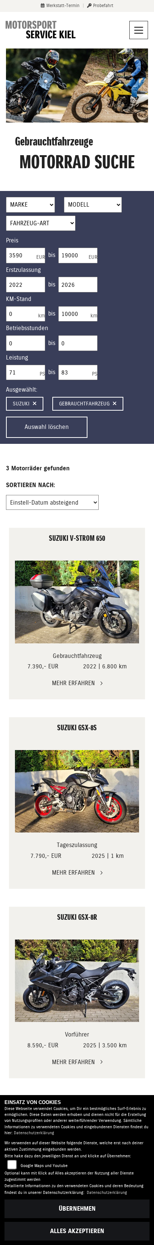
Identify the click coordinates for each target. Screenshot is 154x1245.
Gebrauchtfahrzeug (84, 404)
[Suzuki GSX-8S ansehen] (77, 791)
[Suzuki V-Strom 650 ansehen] (77, 602)
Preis (12, 240)
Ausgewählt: (21, 389)
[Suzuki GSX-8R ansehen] (77, 981)
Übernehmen (77, 1208)
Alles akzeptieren (77, 1231)
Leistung (17, 357)
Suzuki (21, 404)
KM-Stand (18, 298)
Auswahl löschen (47, 426)
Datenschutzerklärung (34, 1132)
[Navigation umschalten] (138, 30)
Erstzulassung (23, 269)
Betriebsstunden (27, 328)
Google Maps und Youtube (44, 1165)
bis (51, 254)
